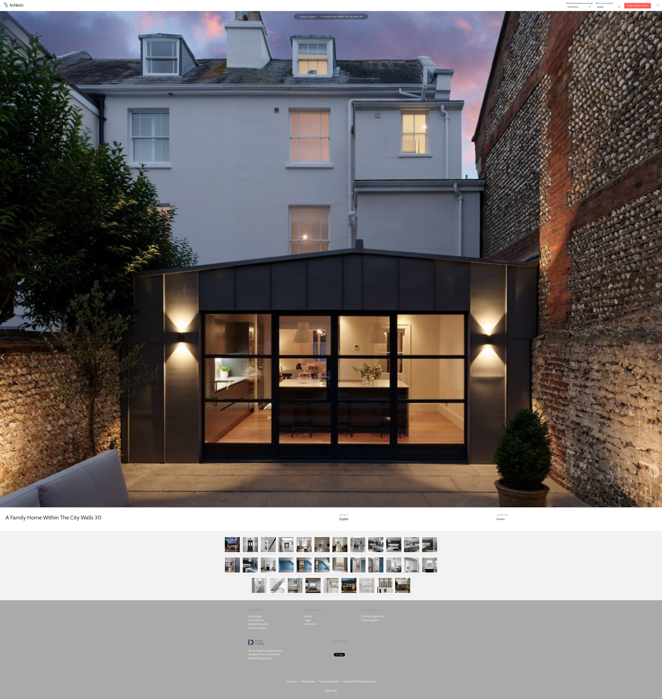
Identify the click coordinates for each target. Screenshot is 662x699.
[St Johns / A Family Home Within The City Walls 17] (322, 572)
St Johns (343, 519)
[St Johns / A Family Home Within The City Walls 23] (429, 572)
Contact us (311, 624)
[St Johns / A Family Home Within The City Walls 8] (376, 552)
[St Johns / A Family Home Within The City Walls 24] (259, 592)
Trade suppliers (370, 620)
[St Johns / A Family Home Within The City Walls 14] (268, 572)
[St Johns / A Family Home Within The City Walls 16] (304, 572)
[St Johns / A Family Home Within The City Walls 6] (340, 552)
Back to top (331, 690)
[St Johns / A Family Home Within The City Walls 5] (322, 552)
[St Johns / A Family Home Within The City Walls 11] (429, 552)
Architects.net (368, 681)
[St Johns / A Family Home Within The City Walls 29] (349, 592)
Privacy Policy (308, 681)
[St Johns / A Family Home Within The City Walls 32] (385, 592)
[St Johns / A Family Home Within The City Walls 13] (250, 572)
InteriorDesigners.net (260, 658)
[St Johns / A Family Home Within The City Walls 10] (411, 552)
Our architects (256, 620)
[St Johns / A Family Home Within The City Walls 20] (376, 572)
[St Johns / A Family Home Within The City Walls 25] (277, 592)
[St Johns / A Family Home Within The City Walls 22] (411, 572)
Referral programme (372, 616)
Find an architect (257, 628)
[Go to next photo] (658, 357)
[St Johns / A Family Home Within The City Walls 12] (232, 572)
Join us (308, 616)
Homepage (254, 616)
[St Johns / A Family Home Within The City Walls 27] (313, 592)
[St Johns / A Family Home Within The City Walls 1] (250, 552)
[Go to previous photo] (4, 357)
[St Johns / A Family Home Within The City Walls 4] (304, 552)
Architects (16, 5)
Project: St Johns (308, 16)
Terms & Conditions (329, 681)
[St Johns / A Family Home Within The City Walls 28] (331, 592)
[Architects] (6, 6)
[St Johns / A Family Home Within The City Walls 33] (402, 592)
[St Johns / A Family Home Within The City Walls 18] (340, 572)
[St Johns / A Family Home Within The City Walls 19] (358, 572)
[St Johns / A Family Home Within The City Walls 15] (286, 572)
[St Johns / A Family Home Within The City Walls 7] (358, 552)
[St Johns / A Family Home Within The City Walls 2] (268, 552)
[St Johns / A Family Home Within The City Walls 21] (393, 572)
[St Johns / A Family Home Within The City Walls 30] (367, 592)
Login (308, 620)
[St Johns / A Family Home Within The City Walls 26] (295, 592)
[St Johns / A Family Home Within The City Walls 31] (232, 552)
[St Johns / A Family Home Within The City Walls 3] (286, 552)
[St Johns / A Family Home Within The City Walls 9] (393, 552)
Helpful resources (258, 624)
